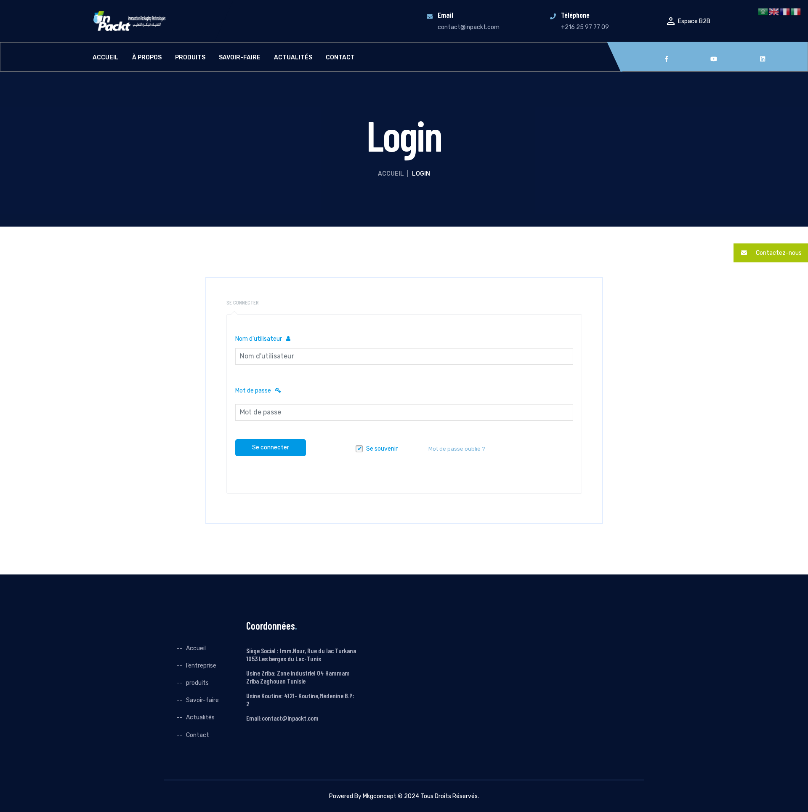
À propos (147, 57)
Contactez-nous (778, 252)
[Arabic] (763, 11)
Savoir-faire (239, 57)
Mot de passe (253, 390)
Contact (340, 57)
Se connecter (270, 447)
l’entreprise (201, 665)
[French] (785, 11)
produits (190, 57)
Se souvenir (382, 448)
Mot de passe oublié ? (456, 449)
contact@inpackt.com (469, 27)
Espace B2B (694, 21)
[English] (774, 11)
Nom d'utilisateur (258, 338)
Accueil (106, 57)
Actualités (293, 57)
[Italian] (796, 11)
